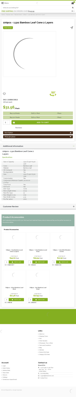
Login (4, 366)
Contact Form (44, 378)
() (74, 11)
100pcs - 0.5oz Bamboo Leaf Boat (14, 288)
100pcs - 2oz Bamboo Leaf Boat (37, 288)
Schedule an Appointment (10, 379)
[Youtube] (72, 319)
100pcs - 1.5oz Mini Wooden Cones (61, 250)
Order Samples (43, 340)
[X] (63, 319)
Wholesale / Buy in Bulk (46, 343)
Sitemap (41, 350)
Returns (5, 375)
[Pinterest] (69, 319)
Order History (6, 368)
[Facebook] (60, 319)
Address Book (6, 370)
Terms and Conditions (45, 345)
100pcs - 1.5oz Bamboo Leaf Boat (38, 250)
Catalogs (5, 377)
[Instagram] (66, 319)
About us (41, 334)
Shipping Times (43, 336)
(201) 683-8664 (44, 373)
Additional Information (13, 146)
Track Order (6, 372)
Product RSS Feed (44, 352)
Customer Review (11, 206)
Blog (40, 347)
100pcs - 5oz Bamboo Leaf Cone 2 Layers (14, 250)
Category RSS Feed (44, 354)
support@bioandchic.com (47, 375)
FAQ (40, 338)
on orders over (17, 11)
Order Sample (8, 28)
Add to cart (17, 262)
